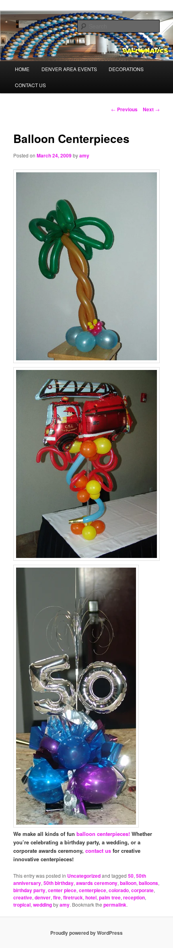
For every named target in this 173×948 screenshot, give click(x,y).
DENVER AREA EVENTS (69, 68)
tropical (22, 904)
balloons (148, 883)
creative (22, 897)
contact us (98, 850)
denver (43, 897)
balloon (128, 883)
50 (131, 875)
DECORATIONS (126, 68)
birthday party (29, 890)
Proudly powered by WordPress (86, 932)
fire (57, 897)
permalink (114, 904)
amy (84, 155)
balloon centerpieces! (103, 834)
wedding (42, 904)
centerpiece (92, 890)
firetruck (73, 897)
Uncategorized (84, 875)
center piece (62, 890)
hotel (91, 897)
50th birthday (58, 883)
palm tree (110, 897)
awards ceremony (96, 883)
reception (134, 897)
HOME (22, 68)
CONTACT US (30, 85)
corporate (142, 890)
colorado (119, 890)
